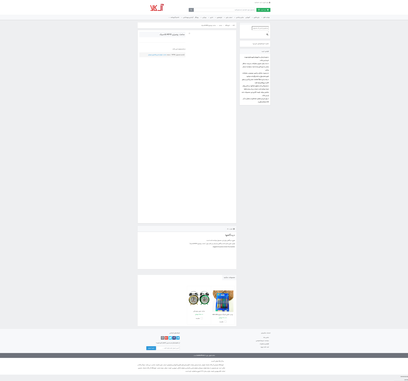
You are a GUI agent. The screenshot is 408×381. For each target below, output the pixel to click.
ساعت (220, 25)
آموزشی (247, 17)
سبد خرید (262, 10)
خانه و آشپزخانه (175, 17)
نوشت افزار (266, 17)
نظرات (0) (229, 229)
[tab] (230, 229)
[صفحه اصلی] (157, 7)
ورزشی (204, 17)
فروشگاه (227, 25)
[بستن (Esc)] (401, 376)
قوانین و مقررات (264, 344)
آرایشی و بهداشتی (188, 17)
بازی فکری (256, 17)
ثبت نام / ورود (264, 347)
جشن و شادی (240, 17)
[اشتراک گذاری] (403, 376)
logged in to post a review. (220, 247)
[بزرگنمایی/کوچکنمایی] (407, 376)
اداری (211, 17)
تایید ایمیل (151, 348)
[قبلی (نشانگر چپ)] (407, 379)
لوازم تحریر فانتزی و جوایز (155, 55)
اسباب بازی (229, 17)
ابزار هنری (219, 17)
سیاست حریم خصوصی (262, 341)
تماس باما (266, 337)
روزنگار (196, 17)
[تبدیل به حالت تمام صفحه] (405, 376)
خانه (233, 25)
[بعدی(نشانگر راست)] (405, 379)
